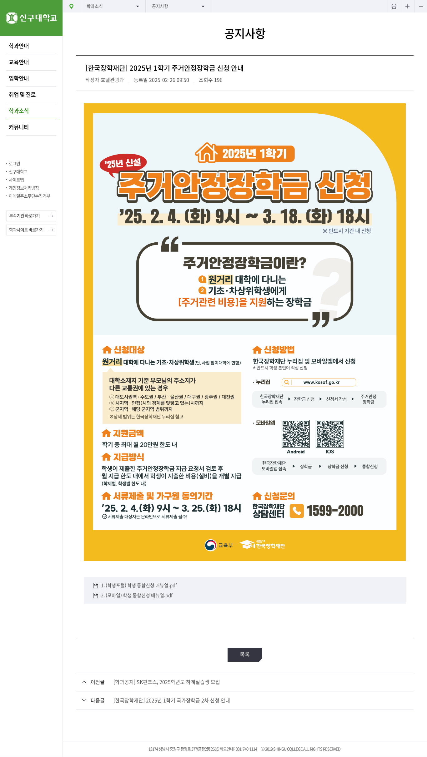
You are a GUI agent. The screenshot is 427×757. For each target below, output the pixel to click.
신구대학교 (18, 172)
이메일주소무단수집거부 (29, 196)
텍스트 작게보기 (420, 6)
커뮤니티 (19, 127)
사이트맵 (16, 180)
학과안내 (19, 46)
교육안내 (19, 62)
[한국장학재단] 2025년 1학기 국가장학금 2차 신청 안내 (171, 700)
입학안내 (19, 78)
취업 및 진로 (22, 94)
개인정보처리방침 (24, 188)
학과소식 (19, 111)
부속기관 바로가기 (24, 216)
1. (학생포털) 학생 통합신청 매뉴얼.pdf (139, 585)
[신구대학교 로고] (31, 34)
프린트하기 (394, 6)
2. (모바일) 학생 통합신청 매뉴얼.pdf (137, 595)
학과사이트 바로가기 (26, 230)
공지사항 (160, 6)
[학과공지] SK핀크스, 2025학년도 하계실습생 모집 (166, 682)
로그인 (14, 163)
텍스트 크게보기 (407, 6)
